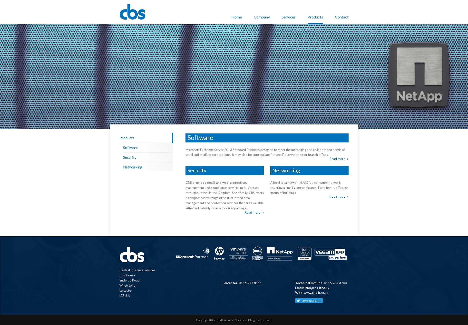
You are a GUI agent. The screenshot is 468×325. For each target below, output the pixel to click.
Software (130, 147)
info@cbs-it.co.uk (317, 288)
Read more (337, 159)
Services (289, 17)
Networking (132, 167)
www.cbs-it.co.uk (316, 293)
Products (315, 17)
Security (129, 157)
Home (236, 17)
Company (262, 17)
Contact (342, 17)
